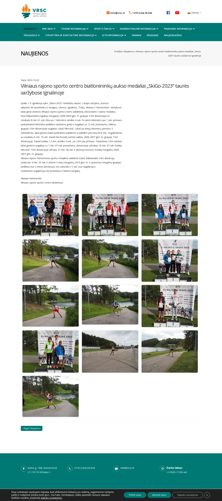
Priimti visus (135, 494)
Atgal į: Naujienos (31, 428)
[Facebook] (168, 13)
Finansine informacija (178, 28)
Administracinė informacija (138, 28)
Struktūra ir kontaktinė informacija (69, 35)
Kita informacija (112, 35)
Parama (136, 35)
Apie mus (47, 28)
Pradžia (118, 51)
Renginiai (152, 35)
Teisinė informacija (73, 28)
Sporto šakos (103, 28)
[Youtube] (177, 13)
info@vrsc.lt (117, 12)
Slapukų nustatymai (187, 494)
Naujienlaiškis (173, 35)
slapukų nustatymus (51, 497)
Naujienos (30, 28)
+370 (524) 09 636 (142, 12)
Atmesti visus (159, 494)
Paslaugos (30, 35)
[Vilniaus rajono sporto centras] (34, 11)
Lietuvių (195, 12)
